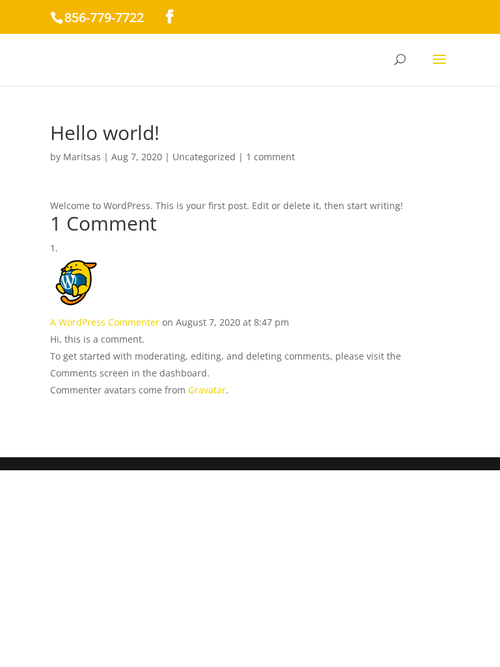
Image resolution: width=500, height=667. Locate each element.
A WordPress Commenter (105, 322)
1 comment (270, 156)
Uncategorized (204, 156)
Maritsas (82, 156)
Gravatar (207, 390)
